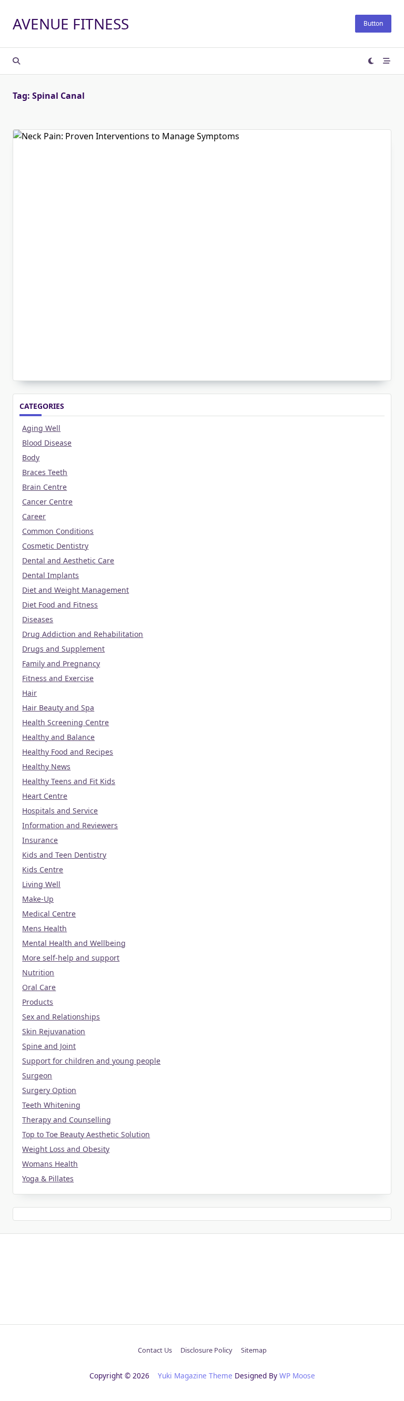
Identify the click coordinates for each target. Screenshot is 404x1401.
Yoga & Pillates (48, 1178)
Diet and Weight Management (75, 590)
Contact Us (155, 1350)
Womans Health (50, 1164)
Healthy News (46, 766)
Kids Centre (42, 869)
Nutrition (38, 972)
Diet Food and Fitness (60, 605)
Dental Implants (50, 575)
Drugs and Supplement (63, 649)
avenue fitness (71, 24)
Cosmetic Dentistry (55, 546)
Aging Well (41, 428)
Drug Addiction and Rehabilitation (82, 634)
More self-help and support (70, 958)
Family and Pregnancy (61, 663)
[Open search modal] (16, 61)
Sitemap (254, 1350)
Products (37, 1002)
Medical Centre (49, 914)
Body (30, 457)
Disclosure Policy (206, 1350)
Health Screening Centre (65, 722)
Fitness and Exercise (58, 678)
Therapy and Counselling (66, 1120)
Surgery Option (49, 1090)
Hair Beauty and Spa (58, 708)
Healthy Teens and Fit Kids (68, 781)
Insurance (40, 840)
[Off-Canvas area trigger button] (387, 61)
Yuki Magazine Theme (195, 1376)
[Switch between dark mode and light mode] (371, 61)
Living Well (41, 884)
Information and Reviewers (70, 825)
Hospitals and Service (60, 811)
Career (34, 516)
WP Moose (297, 1376)
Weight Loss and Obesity (65, 1149)
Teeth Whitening (51, 1105)
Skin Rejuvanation (53, 1031)
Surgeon (37, 1075)
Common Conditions (58, 531)
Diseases (37, 619)
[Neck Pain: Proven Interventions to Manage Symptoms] (202, 193)
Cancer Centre (47, 502)
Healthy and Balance (58, 737)
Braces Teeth (44, 472)
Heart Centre (44, 796)
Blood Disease (47, 443)
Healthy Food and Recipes (67, 752)
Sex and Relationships (61, 1017)
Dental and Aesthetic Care (68, 560)
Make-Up (38, 899)
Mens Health (44, 928)
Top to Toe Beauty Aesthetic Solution (86, 1134)
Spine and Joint (49, 1046)
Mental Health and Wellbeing (74, 943)
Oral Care (39, 987)
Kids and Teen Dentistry (64, 855)
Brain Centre (44, 487)
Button (373, 23)
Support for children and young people (91, 1061)
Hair (29, 693)
